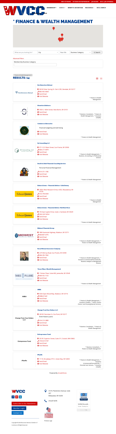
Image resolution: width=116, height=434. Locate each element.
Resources (89, 8)
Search (98, 52)
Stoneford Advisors (44, 105)
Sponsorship (36, 13)
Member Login (19, 408)
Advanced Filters (18, 58)
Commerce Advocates (44, 123)
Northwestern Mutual (44, 85)
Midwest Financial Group (45, 228)
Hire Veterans (66, 1)
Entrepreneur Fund (44, 334)
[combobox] (48, 52)
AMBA (39, 289)
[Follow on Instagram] (16, 396)
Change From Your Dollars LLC (47, 310)
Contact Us (17, 413)
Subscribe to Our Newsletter (24, 403)
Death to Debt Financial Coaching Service (51, 163)
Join (45, 13)
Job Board (94, 1)
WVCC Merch (101, 8)
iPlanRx (39, 355)
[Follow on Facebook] (13, 396)
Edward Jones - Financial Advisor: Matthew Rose (53, 207)
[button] (62, 39)
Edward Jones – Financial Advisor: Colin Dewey (53, 185)
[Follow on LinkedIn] (20, 396)
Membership (51, 8)
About (40, 8)
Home (34, 8)
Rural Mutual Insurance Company (48, 248)
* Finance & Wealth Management (22, 75)
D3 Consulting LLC (43, 143)
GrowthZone (62, 373)
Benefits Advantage (75, 8)
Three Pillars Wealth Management (49, 269)
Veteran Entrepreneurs (81, 1)
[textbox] (15, 64)
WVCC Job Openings (106, 1)
